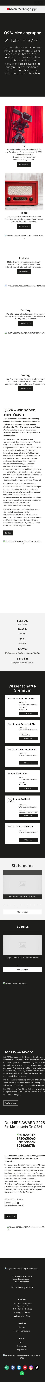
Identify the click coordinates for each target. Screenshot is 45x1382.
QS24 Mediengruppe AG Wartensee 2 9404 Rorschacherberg (22, 1306)
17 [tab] (24, 908)
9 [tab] (31, 905)
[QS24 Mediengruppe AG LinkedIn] (19, 1367)
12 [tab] (40, 905)
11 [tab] (37, 905)
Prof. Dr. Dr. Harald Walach (20, 827)
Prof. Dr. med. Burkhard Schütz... (18, 800)
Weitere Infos (23, 164)
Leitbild (8, 533)
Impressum (22, 1350)
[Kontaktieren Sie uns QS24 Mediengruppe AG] (6, 1367)
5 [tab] (17, 905)
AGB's (22, 1342)
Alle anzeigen (22, 912)
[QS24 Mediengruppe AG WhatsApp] (22, 1373)
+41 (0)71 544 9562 (23, 1313)
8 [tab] (27, 905)
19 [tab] (31, 908)
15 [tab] (17, 908)
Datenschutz (22, 1346)
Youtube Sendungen (22, 1331)
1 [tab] (4, 905)
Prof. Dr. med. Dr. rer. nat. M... (21, 724)
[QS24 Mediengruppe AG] (22, 9)
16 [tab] (21, 908)
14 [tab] (14, 908)
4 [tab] (14, 905)
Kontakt (22, 1327)
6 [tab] (21, 905)
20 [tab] (34, 908)
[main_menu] (41, 3)
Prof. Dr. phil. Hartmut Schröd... (22, 749)
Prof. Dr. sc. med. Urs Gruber (20, 699)
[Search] (36, 3)
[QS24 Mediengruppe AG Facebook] (13, 1367)
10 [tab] (34, 905)
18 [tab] (27, 908)
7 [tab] (24, 905)
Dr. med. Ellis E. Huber (17, 774)
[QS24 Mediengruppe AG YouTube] (25, 1367)
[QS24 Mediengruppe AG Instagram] (31, 1367)
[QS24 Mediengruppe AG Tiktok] (37, 1367)
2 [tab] (8, 905)
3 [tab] (11, 905)
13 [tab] (11, 908)
